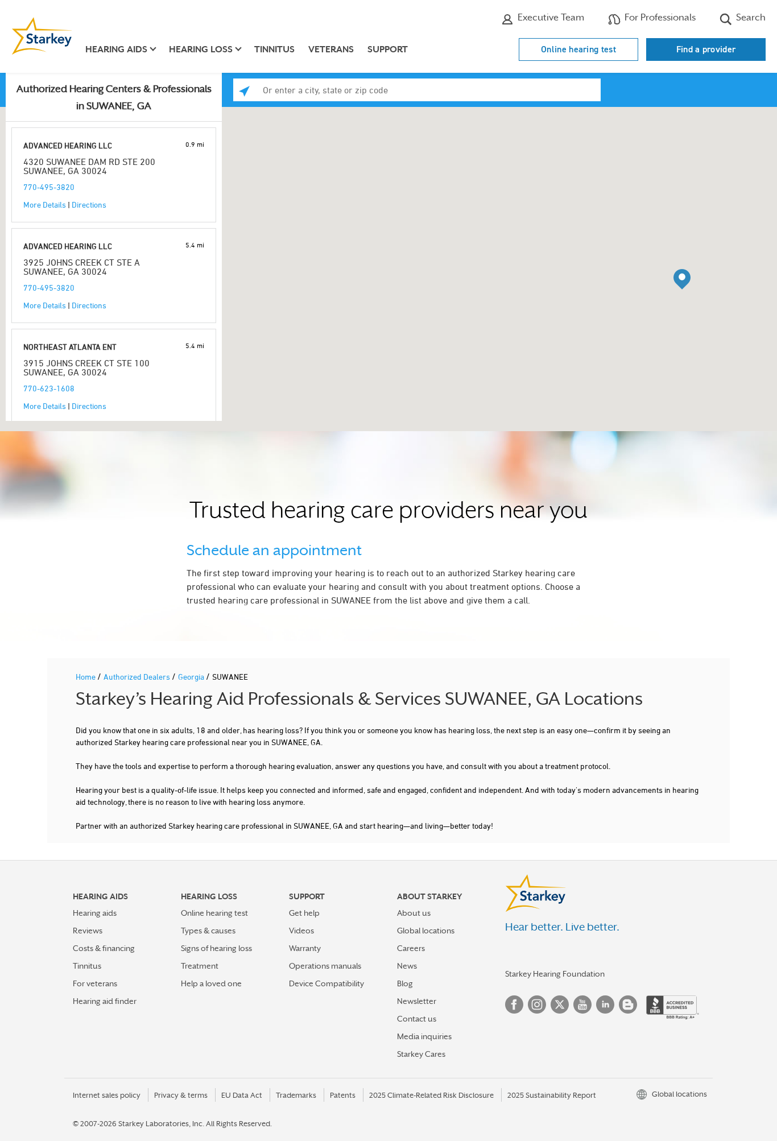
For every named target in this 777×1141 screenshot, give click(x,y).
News (407, 965)
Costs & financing (104, 948)
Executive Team (549, 17)
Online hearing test (578, 49)
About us (414, 912)
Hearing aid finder (105, 1001)
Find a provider (706, 49)
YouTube (582, 1004)
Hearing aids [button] (116, 49)
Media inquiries (424, 1036)
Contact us (416, 1018)
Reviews (87, 930)
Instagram (537, 1004)
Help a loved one (211, 983)
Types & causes (208, 930)
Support (387, 49)
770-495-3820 (49, 187)
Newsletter (416, 1001)
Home (86, 676)
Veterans (331, 49)
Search (750, 17)
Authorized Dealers (138, 676)
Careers (411, 948)
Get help (304, 912)
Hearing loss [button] (201, 49)
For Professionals (659, 17)
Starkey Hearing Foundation (555, 973)
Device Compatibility (326, 983)
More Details (44, 204)
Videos (301, 930)
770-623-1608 (49, 388)
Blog (405, 983)
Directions (89, 204)
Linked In (605, 1004)
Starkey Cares (421, 1054)
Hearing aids (95, 912)
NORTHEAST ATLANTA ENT (70, 347)
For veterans (95, 983)
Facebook (514, 1004)
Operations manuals (325, 965)
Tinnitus (274, 49)
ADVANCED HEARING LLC (67, 145)
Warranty (305, 948)
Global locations (425, 930)
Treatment (199, 965)
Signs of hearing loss (216, 948)
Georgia (192, 676)
